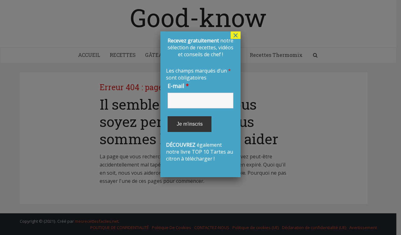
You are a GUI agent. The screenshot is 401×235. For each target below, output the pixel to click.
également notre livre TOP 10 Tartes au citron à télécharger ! (199, 99)
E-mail (178, 86)
